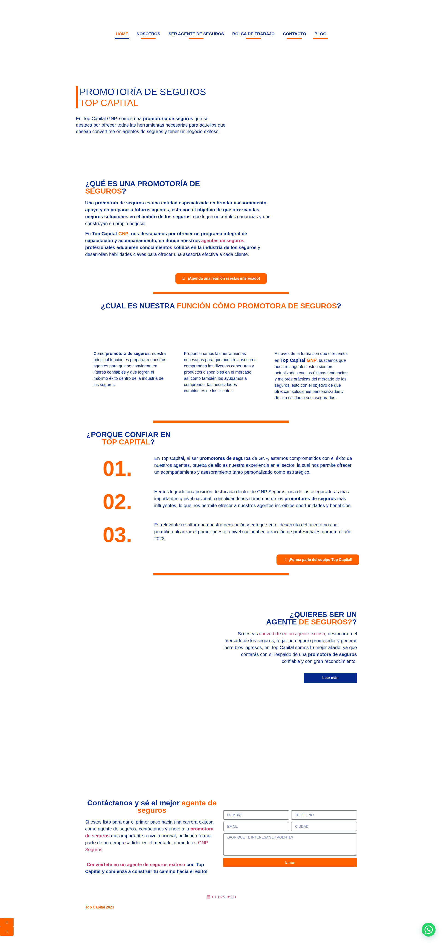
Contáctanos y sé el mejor (152, 806)
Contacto (294, 34)
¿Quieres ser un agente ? (311, 618)
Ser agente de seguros (196, 34)
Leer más (330, 678)
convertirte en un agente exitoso (292, 633)
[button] (429, 930)
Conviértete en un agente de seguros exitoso (136, 864)
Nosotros (148, 34)
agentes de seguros (222, 240)
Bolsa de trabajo (253, 34)
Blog (320, 34)
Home (122, 34)
